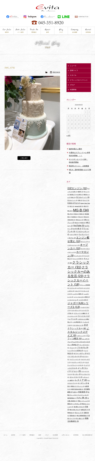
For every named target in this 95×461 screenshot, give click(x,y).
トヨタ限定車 (77, 322)
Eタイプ (86, 200)
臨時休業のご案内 (75, 149)
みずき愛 (77, 229)
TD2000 (74, 217)
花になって (79, 412)
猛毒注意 (84, 409)
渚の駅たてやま (79, 406)
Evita (47, 8)
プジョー (73, 347)
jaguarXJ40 (79, 206)
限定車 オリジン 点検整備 (79, 166)
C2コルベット (82, 197)
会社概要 (55, 435)
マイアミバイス (75, 359)
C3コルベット (72, 200)
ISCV (72, 206)
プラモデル (82, 348)
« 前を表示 (24, 158)
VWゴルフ (79, 219)
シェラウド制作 (77, 294)
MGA (76, 214)
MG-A (70, 210)
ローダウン (82, 383)
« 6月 (68, 135)
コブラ (80, 288)
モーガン (76, 374)
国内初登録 (71, 398)
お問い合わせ (65, 435)
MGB (81, 214)
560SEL (73, 194)
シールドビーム (72, 300)
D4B (80, 200)
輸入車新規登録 (82, 415)
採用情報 (75, 435)
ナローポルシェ (77, 325)
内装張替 (83, 392)
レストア (81, 380)
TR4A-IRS (71, 219)
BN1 (73, 197)
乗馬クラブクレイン (78, 386)
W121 (77, 222)
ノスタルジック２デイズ (78, 332)
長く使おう (80, 418)
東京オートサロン (74, 404)
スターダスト (76, 310)
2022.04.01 (56, 72)
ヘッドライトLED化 (75, 350)
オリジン (84, 241)
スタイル (73, 75)
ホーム (5, 435)
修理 (39, 435)
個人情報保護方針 (87, 435)
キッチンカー (79, 255)
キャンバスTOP (77, 258)
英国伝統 (73, 415)
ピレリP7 (85, 339)
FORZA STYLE (73, 203)
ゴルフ (78, 291)
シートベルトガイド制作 (82, 297)
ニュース (73, 66)
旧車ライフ (74, 70)
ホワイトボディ (80, 353)
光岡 (75, 392)
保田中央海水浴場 (77, 389)
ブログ (72, 85)
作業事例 (73, 90)
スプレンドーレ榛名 (80, 313)
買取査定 (32, 435)
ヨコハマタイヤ (76, 377)
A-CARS (79, 194)
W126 (83, 222)
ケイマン (73, 288)
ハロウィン (81, 335)
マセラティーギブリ (78, 362)
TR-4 (80, 217)
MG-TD (70, 214)
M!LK (86, 206)
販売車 (13, 435)
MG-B (81, 210)
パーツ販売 (22, 435)
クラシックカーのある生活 (78, 272)
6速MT (80, 191)
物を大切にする (75, 409)
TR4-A (86, 217)
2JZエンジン (77, 188)
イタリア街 (74, 234)
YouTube (78, 225)
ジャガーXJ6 (83, 300)
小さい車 (81, 398)
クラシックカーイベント (79, 80)
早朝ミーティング (84, 401)
